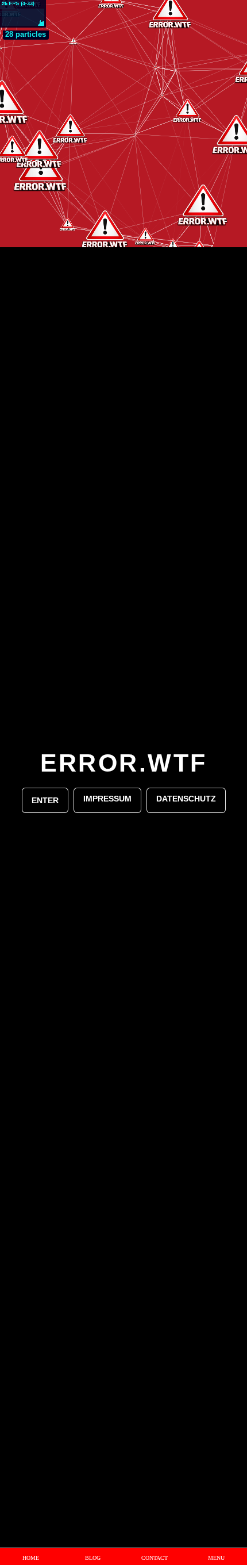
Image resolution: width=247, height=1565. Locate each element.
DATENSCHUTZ (186, 798)
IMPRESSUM (107, 798)
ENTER (45, 800)
